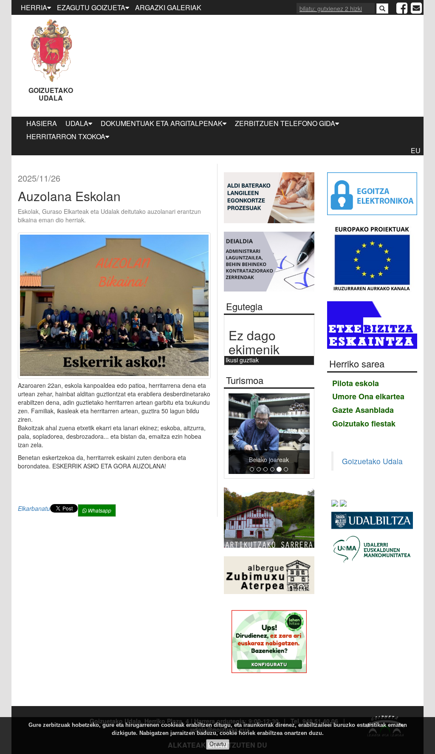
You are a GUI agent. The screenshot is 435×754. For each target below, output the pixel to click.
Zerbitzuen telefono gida (285, 123)
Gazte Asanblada (363, 409)
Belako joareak (269, 459)
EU (416, 150)
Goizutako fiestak (363, 423)
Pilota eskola (355, 383)
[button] (235, 433)
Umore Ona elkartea (368, 396)
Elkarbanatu (34, 508)
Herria (34, 7)
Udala (76, 123)
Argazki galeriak (168, 7)
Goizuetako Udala (50, 94)
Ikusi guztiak (242, 360)
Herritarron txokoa (65, 136)
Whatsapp (99, 510)
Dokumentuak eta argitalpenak (162, 123)
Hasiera (41, 123)
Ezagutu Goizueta (91, 7)
